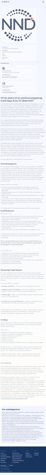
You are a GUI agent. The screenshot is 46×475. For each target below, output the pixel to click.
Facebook (36, 453)
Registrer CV (29, 455)
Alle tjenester (15, 462)
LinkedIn (36, 455)
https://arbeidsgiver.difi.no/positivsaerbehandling (14, 398)
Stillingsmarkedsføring (18, 460)
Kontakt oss (3, 458)
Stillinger (3, 460)
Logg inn (28, 453)
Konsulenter (4, 455)
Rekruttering (15, 453)
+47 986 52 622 (6, 90)
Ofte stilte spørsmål (5, 456)
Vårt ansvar (3, 462)
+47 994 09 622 (6, 74)
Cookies (11, 465)
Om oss (2, 453)
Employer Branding (17, 455)
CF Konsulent (29, 456)
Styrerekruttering (16, 458)
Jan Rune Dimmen (6, 70)
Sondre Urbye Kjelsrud (7, 86)
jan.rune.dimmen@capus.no (9, 77)
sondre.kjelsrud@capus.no (9, 92)
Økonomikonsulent (17, 456)
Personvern (3, 465)
